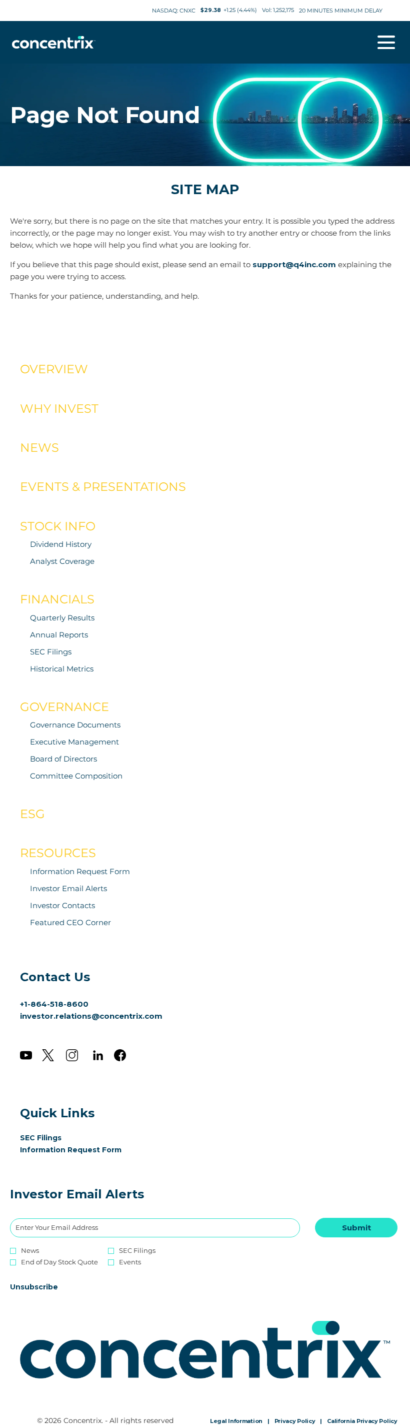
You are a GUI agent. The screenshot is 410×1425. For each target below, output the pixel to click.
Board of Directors (63, 759)
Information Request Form (80, 871)
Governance (64, 706)
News (39, 447)
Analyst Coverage (62, 561)
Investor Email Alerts (68, 888)
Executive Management (74, 742)
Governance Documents (75, 725)
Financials (57, 599)
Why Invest (59, 408)
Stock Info (58, 526)
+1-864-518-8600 (54, 1004)
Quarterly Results (62, 617)
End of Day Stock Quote (59, 1262)
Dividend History (61, 544)
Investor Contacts (62, 905)
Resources (58, 853)
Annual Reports (59, 634)
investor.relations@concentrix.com (91, 1016)
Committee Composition (76, 776)
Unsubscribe (34, 1286)
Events (130, 1262)
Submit (356, 1227)
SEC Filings (51, 651)
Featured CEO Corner (70, 922)
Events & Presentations (103, 486)
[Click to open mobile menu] (386, 42)
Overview (54, 369)
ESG (32, 814)
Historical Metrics (62, 668)
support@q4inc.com (294, 264)
